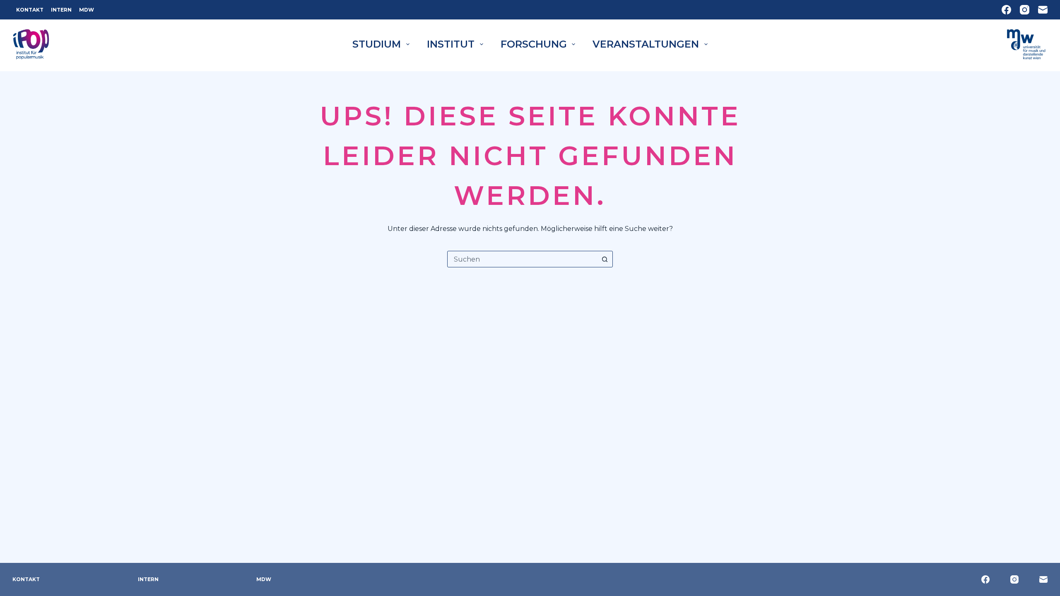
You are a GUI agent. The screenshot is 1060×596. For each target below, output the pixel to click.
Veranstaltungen (646, 44)
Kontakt (29, 10)
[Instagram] (1024, 9)
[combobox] (522, 259)
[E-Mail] (1043, 9)
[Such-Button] (604, 259)
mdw (86, 10)
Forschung (534, 44)
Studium (376, 44)
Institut (451, 44)
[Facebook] (1006, 9)
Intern (61, 10)
